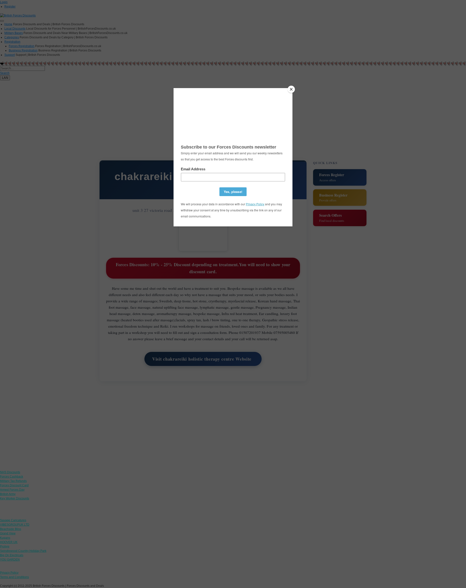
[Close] (291, 89)
